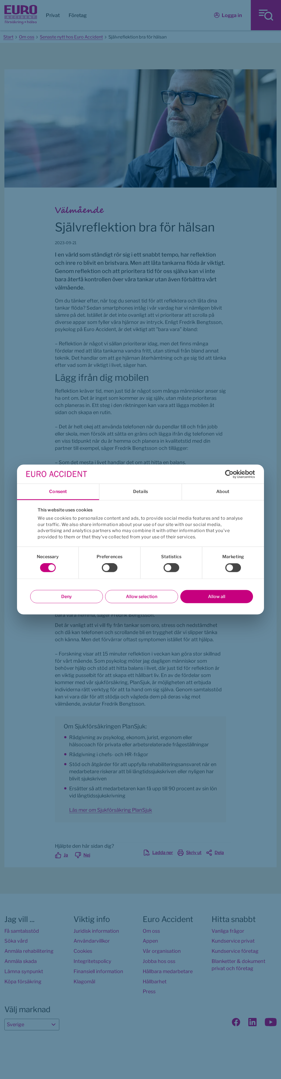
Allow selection (141, 596)
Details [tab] (140, 491)
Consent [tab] (58, 491)
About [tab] (223, 491)
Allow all (216, 596)
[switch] (109, 567)
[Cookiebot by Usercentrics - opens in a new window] (231, 474)
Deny (66, 596)
